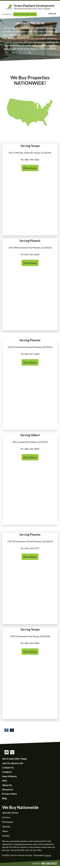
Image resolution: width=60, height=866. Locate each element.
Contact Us (7, 14)
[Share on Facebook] (6, 730)
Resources (7, 789)
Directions (30, 168)
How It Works (9, 776)
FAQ (4, 780)
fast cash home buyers (32, 34)
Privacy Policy (9, 793)
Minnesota (7, 821)
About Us (7, 785)
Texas (5, 831)
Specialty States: (10, 812)
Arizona (6, 817)
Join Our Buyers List (12, 763)
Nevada (6, 826)
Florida (5, 835)
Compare (7, 771)
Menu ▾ (52, 13)
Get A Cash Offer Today (14, 758)
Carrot (48, 855)
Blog (4, 798)
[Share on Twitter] (12, 730)
